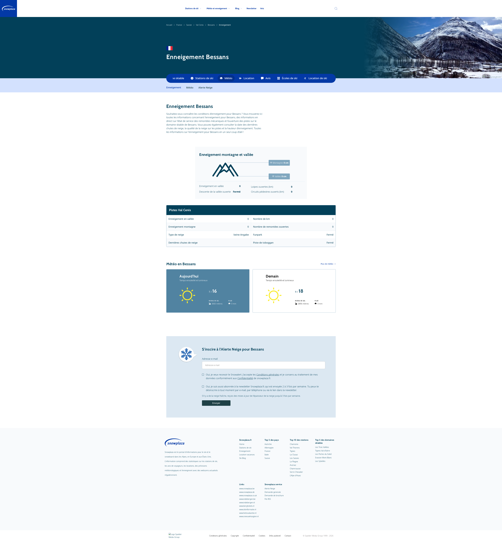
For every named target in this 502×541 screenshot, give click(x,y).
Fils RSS (268, 499)
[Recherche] (335, 8)
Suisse (267, 458)
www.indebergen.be (247, 499)
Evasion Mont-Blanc (323, 457)
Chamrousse (295, 468)
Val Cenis (200, 25)
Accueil (169, 25)
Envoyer (216, 403)
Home (241, 444)
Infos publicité (275, 535)
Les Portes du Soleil (323, 454)
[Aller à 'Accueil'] (8, 8)
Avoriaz (293, 465)
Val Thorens (295, 447)
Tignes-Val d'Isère (322, 450)
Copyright (235, 535)
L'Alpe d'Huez (295, 475)
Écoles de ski (289, 78)
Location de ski (318, 78)
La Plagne (294, 461)
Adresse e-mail (210, 358)
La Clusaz (294, 454)
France (179, 25)
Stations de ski (191, 8)
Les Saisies (294, 458)
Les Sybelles (320, 461)
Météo (228, 78)
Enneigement (244, 451)
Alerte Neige (205, 87)
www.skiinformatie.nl (247, 509)
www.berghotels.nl (246, 506)
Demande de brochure (274, 495)
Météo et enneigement (217, 8)
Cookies (262, 535)
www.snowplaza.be (247, 488)
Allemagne (269, 447)
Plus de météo (327, 264)
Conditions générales (267, 374)
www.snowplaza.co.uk (248, 495)
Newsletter (251, 8)
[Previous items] (169, 78)
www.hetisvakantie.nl (247, 513)
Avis (262, 8)
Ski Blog (242, 458)
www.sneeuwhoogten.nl (249, 516)
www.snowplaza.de (247, 492)
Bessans (211, 25)
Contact (288, 535)
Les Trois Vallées (322, 447)
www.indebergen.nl (247, 502)
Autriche (268, 444)
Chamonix (294, 444)
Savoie (189, 25)
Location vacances (247, 454)
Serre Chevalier (296, 472)
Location (249, 78)
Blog (237, 8)
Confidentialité (245, 378)
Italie (267, 454)
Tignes (292, 451)
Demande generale (273, 492)
